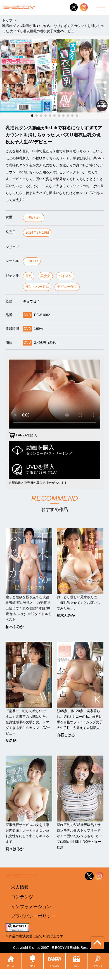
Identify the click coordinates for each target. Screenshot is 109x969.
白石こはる (66, 735)
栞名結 (11, 740)
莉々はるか (15, 849)
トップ (7, 20)
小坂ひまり (33, 218)
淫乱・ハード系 (37, 287)
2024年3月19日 (37, 232)
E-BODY (31, 261)
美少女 (45, 276)
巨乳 (28, 276)
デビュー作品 (67, 287)
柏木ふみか (15, 627)
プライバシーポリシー (33, 916)
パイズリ (65, 276)
